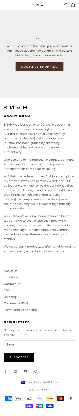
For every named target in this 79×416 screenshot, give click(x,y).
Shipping (10, 297)
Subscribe (19, 357)
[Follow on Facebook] (6, 371)
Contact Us (12, 284)
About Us (10, 271)
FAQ (7, 290)
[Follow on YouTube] (26, 371)
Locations (11, 277)
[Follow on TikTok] (36, 371)
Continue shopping (39, 66)
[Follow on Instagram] (16, 371)
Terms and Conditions (20, 310)
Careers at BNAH (17, 303)
